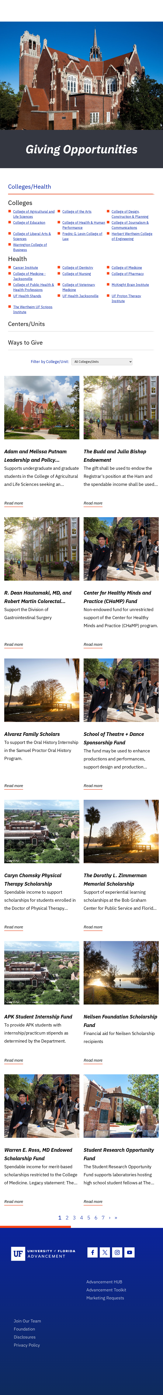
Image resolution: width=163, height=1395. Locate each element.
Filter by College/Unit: (50, 361)
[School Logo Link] (43, 1254)
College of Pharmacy (128, 274)
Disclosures (25, 1337)
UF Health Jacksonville (80, 296)
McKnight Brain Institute (130, 285)
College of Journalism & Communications (130, 225)
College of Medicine (127, 267)
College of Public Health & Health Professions (33, 287)
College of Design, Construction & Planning (130, 214)
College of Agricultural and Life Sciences (34, 214)
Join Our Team (27, 1321)
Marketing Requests (105, 1298)
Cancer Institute (25, 267)
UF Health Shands (27, 296)
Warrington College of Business (30, 247)
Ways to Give (25, 342)
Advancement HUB (104, 1282)
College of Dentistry (77, 267)
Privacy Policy (27, 1345)
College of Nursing (76, 274)
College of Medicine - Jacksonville (29, 276)
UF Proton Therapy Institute (126, 298)
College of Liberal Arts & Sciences (32, 236)
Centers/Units (26, 324)
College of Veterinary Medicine (78, 287)
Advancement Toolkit (106, 1290)
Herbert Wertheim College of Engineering (132, 236)
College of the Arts (76, 211)
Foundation (24, 1329)
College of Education (29, 222)
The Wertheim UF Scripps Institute (32, 309)
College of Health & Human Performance (83, 225)
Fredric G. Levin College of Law (82, 236)
